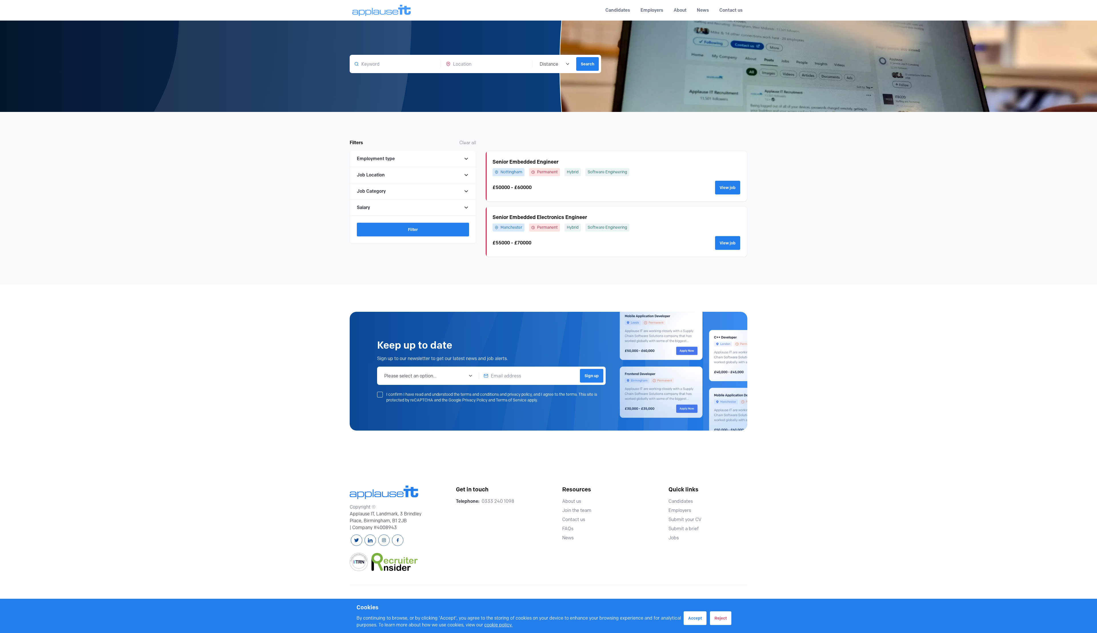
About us (571, 501)
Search (587, 64)
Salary (363, 207)
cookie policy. (498, 625)
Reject (720, 618)
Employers (679, 510)
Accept (695, 618)
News (703, 10)
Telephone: (467, 501)
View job (728, 187)
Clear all (467, 142)
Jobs (673, 537)
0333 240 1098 (498, 501)
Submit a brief (683, 528)
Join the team (576, 510)
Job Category (371, 191)
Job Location (371, 175)
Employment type (376, 158)
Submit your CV (684, 519)
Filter (413, 229)
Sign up (591, 375)
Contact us (731, 10)
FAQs (567, 528)
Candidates (680, 501)
